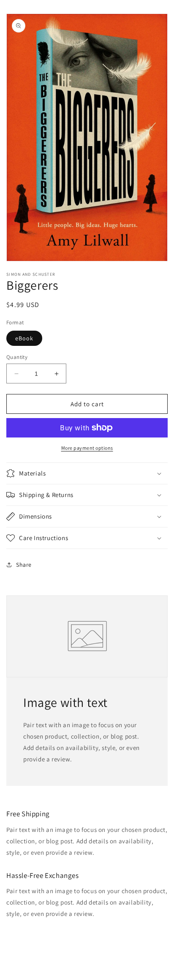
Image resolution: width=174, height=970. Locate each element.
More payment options (87, 448)
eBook (24, 338)
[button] (87, 473)
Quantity (16, 357)
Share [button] (24, 564)
